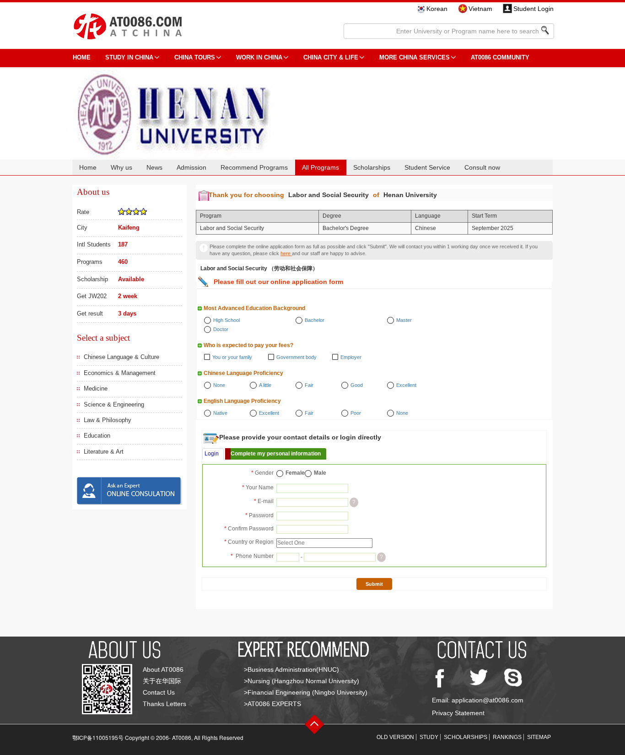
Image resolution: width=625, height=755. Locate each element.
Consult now (482, 167)
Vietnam (480, 8)
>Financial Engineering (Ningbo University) (305, 692)
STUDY (429, 737)
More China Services (414, 57)
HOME (82, 57)
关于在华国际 (162, 681)
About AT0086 (163, 669)
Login (212, 453)
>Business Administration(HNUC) (291, 669)
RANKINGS (507, 737)
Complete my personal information (276, 453)
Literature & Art (104, 451)
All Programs (320, 167)
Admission (191, 167)
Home (88, 167)
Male (320, 473)
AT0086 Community (500, 57)
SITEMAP (539, 737)
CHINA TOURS (194, 57)
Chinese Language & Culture (121, 356)
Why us (121, 167)
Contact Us (159, 692)
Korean (436, 8)
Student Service (427, 167)
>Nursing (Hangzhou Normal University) (301, 681)
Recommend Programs (254, 167)
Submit (374, 584)
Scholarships (371, 167)
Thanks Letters (164, 703)
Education (97, 435)
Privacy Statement (458, 713)
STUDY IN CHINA (129, 57)
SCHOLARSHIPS (465, 737)
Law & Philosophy (107, 420)
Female (295, 473)
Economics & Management (120, 372)
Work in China (259, 57)
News (154, 167)
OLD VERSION (395, 737)
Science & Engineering (114, 404)
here (286, 253)
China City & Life (330, 57)
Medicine (96, 388)
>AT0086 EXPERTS (272, 703)
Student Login (533, 8)
